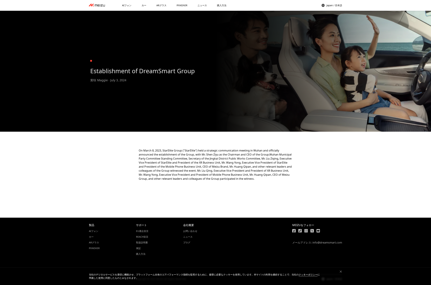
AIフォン (93, 231)
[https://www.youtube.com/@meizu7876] (318, 230)
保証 (138, 248)
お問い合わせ (190, 231)
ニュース (188, 236)
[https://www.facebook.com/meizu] (294, 230)
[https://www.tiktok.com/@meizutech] (300, 230)
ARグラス (94, 242)
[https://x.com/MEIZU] (312, 230)
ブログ (186, 242)
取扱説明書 (142, 242)
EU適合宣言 (142, 231)
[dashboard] (97, 5)
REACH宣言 (142, 236)
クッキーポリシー (308, 274)
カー (91, 236)
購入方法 (140, 253)
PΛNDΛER (94, 248)
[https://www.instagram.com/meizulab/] (306, 230)
